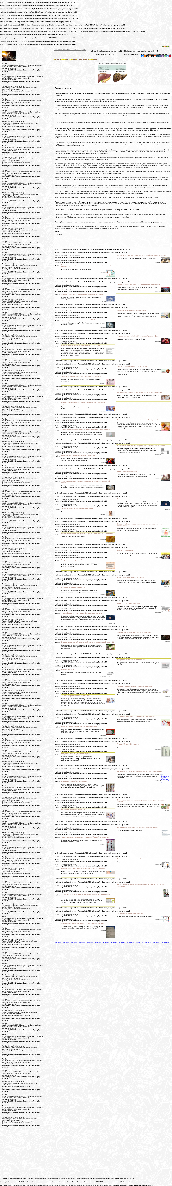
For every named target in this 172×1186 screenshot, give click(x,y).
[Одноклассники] (145, 56)
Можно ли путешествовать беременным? (132, 310)
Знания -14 (165, 942)
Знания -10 (130, 942)
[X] (147, 56)
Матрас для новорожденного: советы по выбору (134, 686)
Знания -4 (82, 942)
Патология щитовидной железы (128, 603)
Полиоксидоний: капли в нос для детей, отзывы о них (80, 726)
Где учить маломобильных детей (73, 587)
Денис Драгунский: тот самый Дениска (130, 577)
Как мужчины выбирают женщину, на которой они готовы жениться (141, 255)
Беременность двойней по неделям (74, 781)
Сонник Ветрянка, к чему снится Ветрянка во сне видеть (137, 499)
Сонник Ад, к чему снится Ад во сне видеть (132, 366)
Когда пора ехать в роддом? (71, 560)
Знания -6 (98, 942)
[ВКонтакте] (142, 56)
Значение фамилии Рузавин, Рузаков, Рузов (77, 508)
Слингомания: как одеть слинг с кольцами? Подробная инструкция (85, 837)
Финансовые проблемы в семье (73, 809)
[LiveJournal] (157, 56)
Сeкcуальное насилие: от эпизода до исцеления (134, 632)
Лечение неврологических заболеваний (75, 696)
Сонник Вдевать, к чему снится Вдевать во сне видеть (81, 345)
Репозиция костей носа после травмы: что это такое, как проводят (141, 445)
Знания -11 (139, 942)
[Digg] (152, 56)
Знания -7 (106, 942)
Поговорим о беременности (127, 471)
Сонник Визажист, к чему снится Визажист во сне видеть (81, 613)
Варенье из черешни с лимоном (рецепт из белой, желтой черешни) (141, 420)
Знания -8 (114, 942)
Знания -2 (66, 942)
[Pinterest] (170, 56)
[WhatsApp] (165, 56)
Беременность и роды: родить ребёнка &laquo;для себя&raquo (139, 392)
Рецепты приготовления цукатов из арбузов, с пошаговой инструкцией (87, 533)
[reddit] (155, 56)
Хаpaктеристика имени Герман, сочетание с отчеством (81, 376)
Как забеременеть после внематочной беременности (136, 716)
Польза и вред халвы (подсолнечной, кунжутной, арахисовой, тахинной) (87, 642)
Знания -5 (90, 942)
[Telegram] (167, 56)
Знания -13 (156, 942)
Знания (167, 46)
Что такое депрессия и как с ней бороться (132, 859)
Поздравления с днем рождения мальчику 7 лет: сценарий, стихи (140, 771)
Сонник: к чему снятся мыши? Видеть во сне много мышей (82, 294)
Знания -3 (74, 942)
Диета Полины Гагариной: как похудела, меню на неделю (137, 827)
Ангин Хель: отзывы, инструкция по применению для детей (83, 923)
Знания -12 (148, 942)
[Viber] (162, 56)
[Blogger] (150, 56)
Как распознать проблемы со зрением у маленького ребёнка (83, 868)
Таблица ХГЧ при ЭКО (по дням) (128, 744)
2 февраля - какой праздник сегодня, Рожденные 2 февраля (138, 284)
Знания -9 (122, 942)
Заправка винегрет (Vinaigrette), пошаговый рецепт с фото (138, 336)
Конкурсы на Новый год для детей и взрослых (78, 455)
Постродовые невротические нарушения (131, 660)
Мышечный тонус (67, 669)
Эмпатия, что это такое (125, 550)
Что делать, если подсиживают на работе (76, 754)
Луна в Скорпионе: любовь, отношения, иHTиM (78, 320)
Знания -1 (58, 942)
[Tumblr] (160, 56)
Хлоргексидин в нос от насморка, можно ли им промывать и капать (85, 429)
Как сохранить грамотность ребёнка (130, 913)
